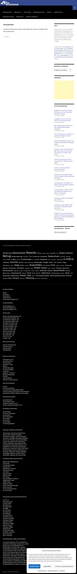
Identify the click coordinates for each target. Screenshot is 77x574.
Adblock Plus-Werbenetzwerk (10, 462)
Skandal (49, 270)
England (18, 259)
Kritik (53, 265)
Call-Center (25, 256)
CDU (30, 256)
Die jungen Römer (7, 515)
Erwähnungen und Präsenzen (62, 50)
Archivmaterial (68, 52)
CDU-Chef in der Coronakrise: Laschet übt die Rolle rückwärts (64, 134)
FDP (49, 259)
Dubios (8, 259)
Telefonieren (45, 273)
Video (10, 278)
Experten (36, 259)
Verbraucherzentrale (57, 275)
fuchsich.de (6, 294)
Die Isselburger (7, 513)
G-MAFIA (69, 259)
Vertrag (5, 278)
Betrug (7, 256)
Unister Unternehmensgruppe (10, 485)
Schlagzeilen (64, 55)
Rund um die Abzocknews (9, 345)
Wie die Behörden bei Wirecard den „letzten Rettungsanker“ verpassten (63, 127)
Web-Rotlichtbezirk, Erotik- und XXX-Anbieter (15, 562)
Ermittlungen (26, 259)
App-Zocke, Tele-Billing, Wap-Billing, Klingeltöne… (16, 438)
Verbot (33, 275)
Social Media (59, 270)
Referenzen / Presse (8, 364)
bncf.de (4, 292)
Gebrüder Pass (6, 467)
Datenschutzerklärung (52, 570)
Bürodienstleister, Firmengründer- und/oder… (14, 547)
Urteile (23, 275)
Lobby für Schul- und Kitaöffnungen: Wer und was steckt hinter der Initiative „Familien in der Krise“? (63, 151)
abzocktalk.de (6, 296)
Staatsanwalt (16, 273)
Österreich (37, 278)
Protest (49, 268)
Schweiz (37, 270)
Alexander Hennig (7, 501)
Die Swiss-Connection (8, 324)
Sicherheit (43, 270)
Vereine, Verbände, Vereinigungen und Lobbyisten (15, 560)
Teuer (67, 273)
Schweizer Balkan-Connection (10, 478)
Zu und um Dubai (7, 490)
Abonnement (18, 252)
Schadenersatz (27, 270)
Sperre (9, 273)
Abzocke (31, 252)
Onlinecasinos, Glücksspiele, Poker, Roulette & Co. (16, 555)
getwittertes (57, 53)
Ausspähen (53, 253)
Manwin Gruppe (7, 473)
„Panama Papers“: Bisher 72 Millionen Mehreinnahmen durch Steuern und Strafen (63, 191)
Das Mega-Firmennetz (8, 323)
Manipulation (68, 265)
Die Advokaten (7, 411)
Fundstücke (6, 371)
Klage (16, 265)
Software (67, 270)
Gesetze (21, 262)
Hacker (51, 262)
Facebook (43, 259)
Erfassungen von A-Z (39, 12)
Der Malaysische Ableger (9, 319)
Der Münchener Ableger (9, 321)
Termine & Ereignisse (8, 369)
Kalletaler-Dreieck (7, 522)
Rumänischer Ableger (8, 326)
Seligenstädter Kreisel (8, 480)
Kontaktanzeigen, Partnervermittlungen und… (15, 450)
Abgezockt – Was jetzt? (9, 373)
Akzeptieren (34, 566)
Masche (5, 268)
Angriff (44, 253)
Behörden (69, 253)
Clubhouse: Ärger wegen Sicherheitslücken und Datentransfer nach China (63, 206)
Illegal (64, 262)
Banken (62, 253)
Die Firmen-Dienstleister (9, 413)
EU (33, 259)
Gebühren (6, 262)
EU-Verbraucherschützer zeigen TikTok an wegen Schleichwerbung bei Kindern (64, 176)
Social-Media (27, 12)
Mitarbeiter (20, 268)
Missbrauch (12, 268)
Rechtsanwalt (8, 270)
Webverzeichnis (7, 12)
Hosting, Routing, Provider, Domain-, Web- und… (15, 550)
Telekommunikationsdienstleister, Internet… (14, 559)
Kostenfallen (36, 265)
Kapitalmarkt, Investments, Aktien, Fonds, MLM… (16, 448)
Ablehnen (47, 566)
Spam (4, 273)
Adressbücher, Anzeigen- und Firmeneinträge (14, 436)
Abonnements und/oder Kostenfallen (12, 435)
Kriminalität (46, 265)
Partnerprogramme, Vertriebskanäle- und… (14, 557)
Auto (57, 253)
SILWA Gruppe (7, 482)
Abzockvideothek (7, 378)
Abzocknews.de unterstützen (64, 57)
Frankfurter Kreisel (8, 329)
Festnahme (53, 259)
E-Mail (13, 259)
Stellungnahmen (7, 350)
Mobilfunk (27, 268)
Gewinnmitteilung (28, 262)
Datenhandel (36, 256)
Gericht (14, 262)
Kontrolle (27, 265)
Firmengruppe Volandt (9, 465)
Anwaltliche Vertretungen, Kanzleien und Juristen (16, 544)
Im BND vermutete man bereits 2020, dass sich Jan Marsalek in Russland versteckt (63, 112)
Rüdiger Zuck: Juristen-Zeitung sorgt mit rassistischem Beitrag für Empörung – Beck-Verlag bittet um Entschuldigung (64, 215)
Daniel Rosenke (7, 505)
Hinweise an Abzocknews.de (10, 379)
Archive (49, 12)
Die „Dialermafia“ (7, 333)
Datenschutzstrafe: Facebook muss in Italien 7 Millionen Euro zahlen (63, 161)
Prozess (59, 268)
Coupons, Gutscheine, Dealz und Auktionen (14, 441)
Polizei (44, 268)
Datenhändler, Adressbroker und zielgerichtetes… (15, 549)
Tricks (71, 273)
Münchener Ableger (8, 527)
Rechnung (65, 268)
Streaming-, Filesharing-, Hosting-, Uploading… (15, 451)
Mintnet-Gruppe (7, 475)
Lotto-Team (6, 472)
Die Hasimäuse (7, 512)
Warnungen (60, 48)
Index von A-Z (17, 12)
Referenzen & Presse (8, 16)
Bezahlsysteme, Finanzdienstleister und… (13, 545)
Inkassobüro (6, 265)
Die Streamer (6, 420)
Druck (4, 259)
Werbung (30, 278)
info (20, 316)
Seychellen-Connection (9, 532)
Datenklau (43, 256)
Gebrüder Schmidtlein (8, 518)
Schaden (21, 270)
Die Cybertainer (7, 334)
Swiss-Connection (7, 535)
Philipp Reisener (7, 528)
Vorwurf (15, 278)
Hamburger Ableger (8, 328)
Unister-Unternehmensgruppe (10, 316)
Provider (53, 268)
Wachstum (22, 278)
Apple (47, 253)
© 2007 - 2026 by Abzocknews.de (11, 571)
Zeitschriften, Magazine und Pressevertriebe (14, 455)
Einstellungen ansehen (64, 566)
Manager (62, 265)
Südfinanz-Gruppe (7, 483)
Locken (57, 265)
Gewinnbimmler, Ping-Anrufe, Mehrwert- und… (15, 445)
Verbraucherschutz (42, 276)
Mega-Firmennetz (7, 525)
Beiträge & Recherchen (9, 374)
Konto (22, 265)
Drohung (68, 256)
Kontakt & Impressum (32, 16)
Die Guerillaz (6, 463)
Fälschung (60, 259)
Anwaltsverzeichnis (8, 361)
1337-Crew (6, 336)
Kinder (12, 265)
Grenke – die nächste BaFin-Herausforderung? (62, 168)
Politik (37, 267)
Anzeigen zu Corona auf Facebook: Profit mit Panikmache (62, 119)
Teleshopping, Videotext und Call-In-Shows (14, 453)
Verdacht (69, 275)
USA (29, 275)
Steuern (24, 273)
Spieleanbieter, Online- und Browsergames (14, 554)
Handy (59, 262)
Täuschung (6, 275)
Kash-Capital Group (8, 470)
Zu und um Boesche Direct (10, 488)
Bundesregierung (16, 256)
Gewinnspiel (38, 262)
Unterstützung (58, 12)
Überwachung (44, 278)
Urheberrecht (14, 275)
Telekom (62, 273)
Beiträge (70, 48)
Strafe (29, 273)
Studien (38, 273)
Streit (33, 273)
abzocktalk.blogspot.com (9, 308)
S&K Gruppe (6, 477)
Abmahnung (7, 253)
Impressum (62, 570)
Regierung (16, 270)
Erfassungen (66, 47)
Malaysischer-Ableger (8, 523)
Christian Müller (7, 503)
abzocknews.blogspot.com (10, 309)
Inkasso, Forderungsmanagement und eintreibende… (16, 552)
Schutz (33, 270)
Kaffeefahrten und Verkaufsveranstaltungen (14, 446)
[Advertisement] (64, 90)
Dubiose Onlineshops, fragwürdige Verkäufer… (15, 443)
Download (62, 256)
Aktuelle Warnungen (8, 368)
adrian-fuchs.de (7, 297)
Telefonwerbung (55, 273)
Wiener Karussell (7, 487)
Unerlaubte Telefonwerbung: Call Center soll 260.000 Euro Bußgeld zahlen (64, 142)
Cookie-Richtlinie (42, 570)
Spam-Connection (7, 331)
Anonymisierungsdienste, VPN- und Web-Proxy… (15, 542)
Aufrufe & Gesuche (7, 346)
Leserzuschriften (7, 348)
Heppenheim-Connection (9, 468)
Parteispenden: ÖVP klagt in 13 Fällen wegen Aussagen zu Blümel (64, 183)
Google (45, 262)
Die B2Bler (5, 508)
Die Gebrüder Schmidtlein (9, 318)
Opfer (32, 268)
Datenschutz (19, 16)
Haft (55, 262)
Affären (39, 253)
